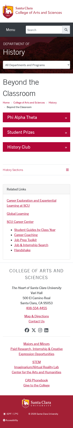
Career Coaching (26, 235)
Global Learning (18, 213)
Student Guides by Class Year (34, 230)
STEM (36, 362)
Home (6, 102)
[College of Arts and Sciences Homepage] (33, 16)
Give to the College (36, 385)
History (53, 102)
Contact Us (37, 321)
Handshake (22, 250)
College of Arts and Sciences (29, 102)
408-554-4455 (36, 308)
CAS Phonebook (36, 380)
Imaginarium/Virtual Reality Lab (36, 367)
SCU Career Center (20, 221)
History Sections (13, 170)
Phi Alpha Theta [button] (22, 117)
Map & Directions (36, 316)
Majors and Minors (36, 344)
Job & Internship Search (31, 245)
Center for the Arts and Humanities (36, 372)
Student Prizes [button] (20, 132)
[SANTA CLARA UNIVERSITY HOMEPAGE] (36, 403)
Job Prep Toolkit (25, 240)
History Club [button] (18, 146)
